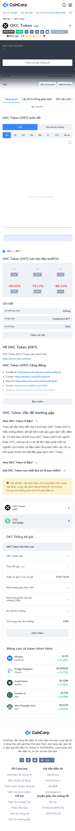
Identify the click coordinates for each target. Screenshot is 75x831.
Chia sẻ (38, 106)
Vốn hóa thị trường (55, 127)
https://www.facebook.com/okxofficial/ (39, 372)
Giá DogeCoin (53, 792)
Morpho (19, 656)
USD (8, 251)
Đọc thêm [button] (37, 401)
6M (40, 135)
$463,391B (60, 12)
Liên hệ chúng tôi (19, 813)
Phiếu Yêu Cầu (19, 807)
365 (31, 12)
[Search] (64, 5)
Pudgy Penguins (24, 669)
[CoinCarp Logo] (16, 5)
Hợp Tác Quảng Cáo (19, 802)
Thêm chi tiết (37, 335)
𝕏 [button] (26, 32)
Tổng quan (11, 99)
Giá (20, 127)
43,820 (14, 12)
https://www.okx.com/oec (17, 358)
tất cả (67, 135)
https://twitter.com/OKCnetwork (32, 376)
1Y (48, 135)
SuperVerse (21, 681)
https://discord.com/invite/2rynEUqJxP (36, 381)
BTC (18, 251)
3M (31, 135)
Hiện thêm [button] (37, 633)
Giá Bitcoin (53, 774)
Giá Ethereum (53, 780)
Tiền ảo (6, 18)
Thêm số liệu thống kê (37, 62)
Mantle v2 (20, 693)
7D (15, 135)
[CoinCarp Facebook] (28, 760)
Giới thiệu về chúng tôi (19, 774)
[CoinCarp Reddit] (35, 760)
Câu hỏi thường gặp (19, 819)
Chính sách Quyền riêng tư (19, 786)
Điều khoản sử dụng (19, 780)
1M (23, 135)
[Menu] (70, 5)
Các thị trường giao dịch (37, 99)
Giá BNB (53, 786)
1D (6, 135)
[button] (32, 32)
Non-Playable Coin (25, 705)
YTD (57, 135)
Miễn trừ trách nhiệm (19, 792)
